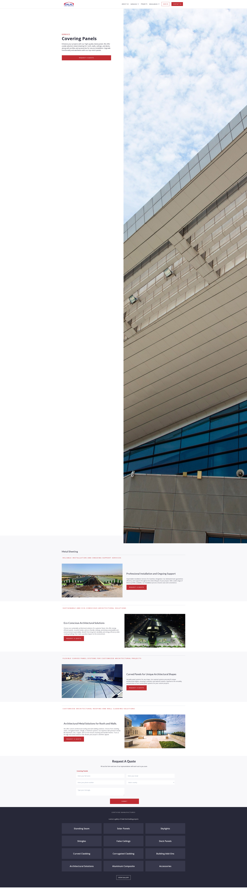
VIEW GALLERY (123, 877)
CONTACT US (177, 4)
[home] (69, 4)
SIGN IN (165, 4)
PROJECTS (144, 4)
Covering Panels (82, 771)
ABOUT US (125, 4)
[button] (135, 4)
